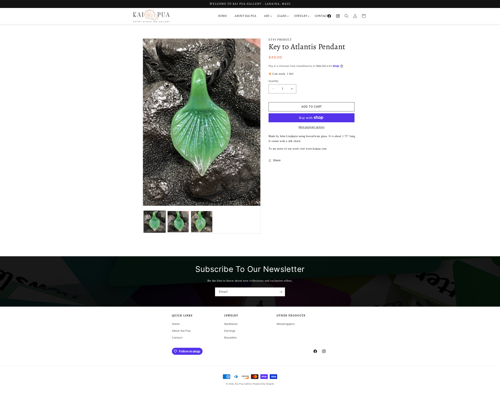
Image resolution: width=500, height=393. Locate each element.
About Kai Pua (181, 330)
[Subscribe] (280, 291)
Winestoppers (286, 324)
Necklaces (231, 324)
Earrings (229, 330)
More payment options (311, 127)
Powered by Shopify (263, 384)
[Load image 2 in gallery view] (178, 221)
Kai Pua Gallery (243, 384)
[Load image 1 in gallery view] (154, 221)
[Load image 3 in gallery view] (201, 221)
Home (175, 324)
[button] (266, 16)
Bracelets (230, 337)
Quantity (273, 81)
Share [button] (277, 160)
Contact (177, 337)
